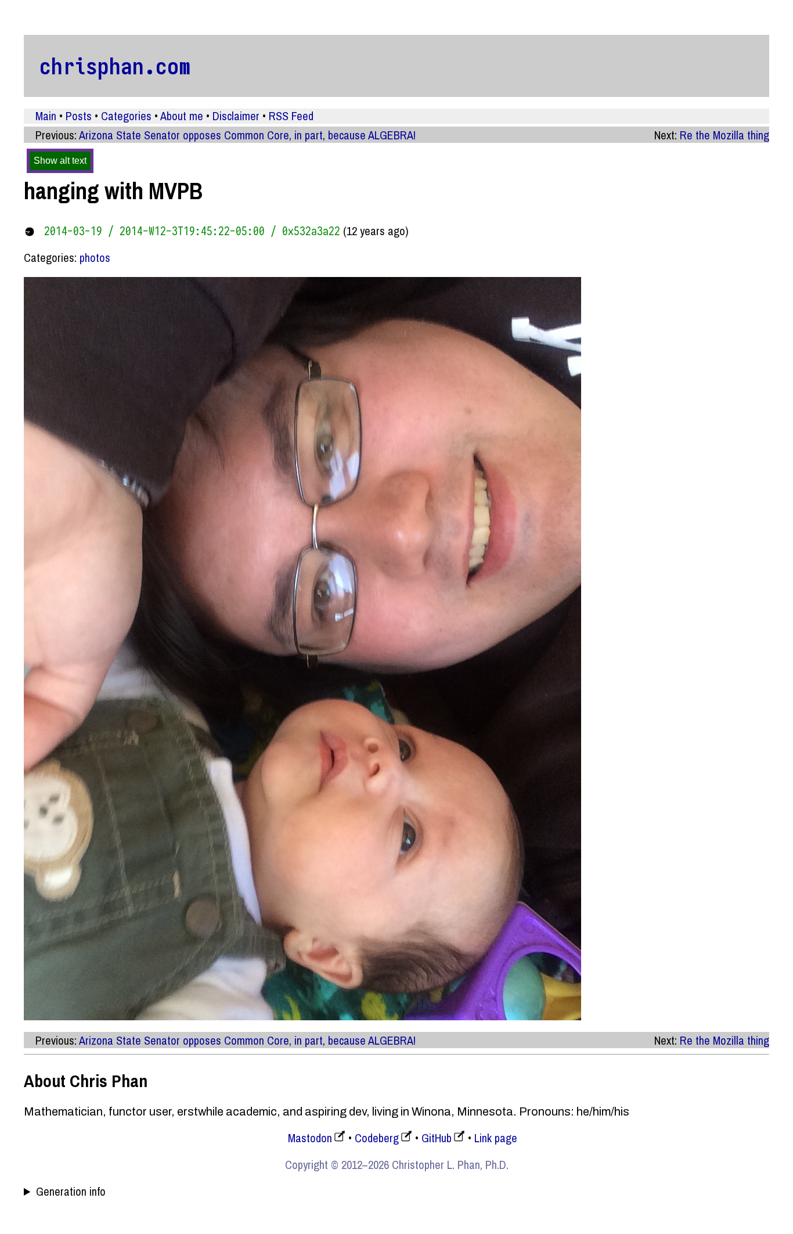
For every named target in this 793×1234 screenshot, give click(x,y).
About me (181, 116)
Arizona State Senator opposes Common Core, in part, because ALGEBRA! (247, 135)
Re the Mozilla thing (724, 135)
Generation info (71, 1191)
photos (95, 257)
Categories (126, 116)
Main (45, 116)
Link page (495, 1138)
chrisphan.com (114, 66)
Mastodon (310, 1138)
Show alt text (60, 161)
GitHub (436, 1138)
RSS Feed (291, 116)
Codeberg (377, 1138)
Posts (79, 116)
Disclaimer (235, 116)
